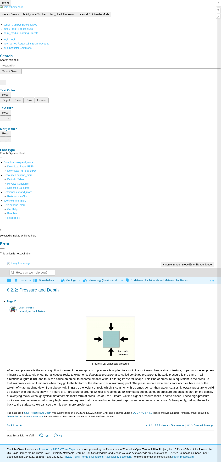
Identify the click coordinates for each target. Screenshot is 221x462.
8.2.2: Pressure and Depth (37, 412)
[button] (13, 213)
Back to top (13, 425)
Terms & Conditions (92, 456)
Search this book (9, 60)
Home (23, 280)
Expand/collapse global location (212, 279)
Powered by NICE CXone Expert (58, 449)
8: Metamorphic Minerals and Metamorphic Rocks (159, 280)
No (60, 435)
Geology (71, 280)
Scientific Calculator (18, 188)
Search (13, 272)
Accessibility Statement (118, 456)
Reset (5, 94)
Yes (46, 435)
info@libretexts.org (182, 456)
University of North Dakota (32, 311)
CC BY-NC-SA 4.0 (142, 412)
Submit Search (10, 71)
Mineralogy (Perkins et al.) (103, 280)
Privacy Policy (72, 456)
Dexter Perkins (26, 308)
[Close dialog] (2, 248)
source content (35, 416)
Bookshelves (46, 280)
